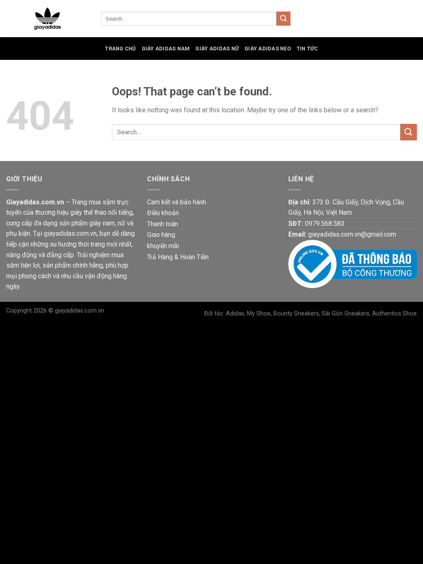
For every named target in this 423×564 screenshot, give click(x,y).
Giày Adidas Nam (166, 48)
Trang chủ (120, 48)
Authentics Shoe (394, 313)
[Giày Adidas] (47, 19)
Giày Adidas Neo (268, 48)
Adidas (235, 313)
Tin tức (307, 48)
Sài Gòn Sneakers (345, 313)
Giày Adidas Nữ (217, 48)
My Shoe (259, 313)
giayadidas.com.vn (79, 310)
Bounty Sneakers (296, 313)
